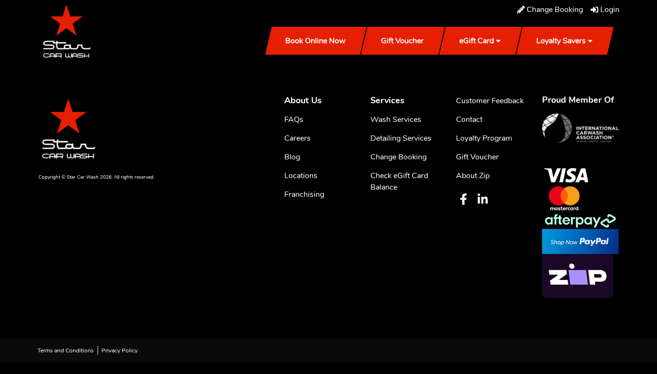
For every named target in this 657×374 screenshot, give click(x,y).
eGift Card (476, 41)
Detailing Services (400, 138)
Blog (292, 157)
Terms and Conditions (66, 350)
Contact (469, 119)
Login (609, 9)
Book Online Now (315, 41)
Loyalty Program (484, 138)
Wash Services (395, 119)
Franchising (304, 194)
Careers (297, 138)
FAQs (293, 119)
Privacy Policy (119, 350)
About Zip (473, 175)
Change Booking (555, 9)
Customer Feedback (490, 101)
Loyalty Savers (561, 41)
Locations (300, 175)
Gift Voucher (402, 41)
